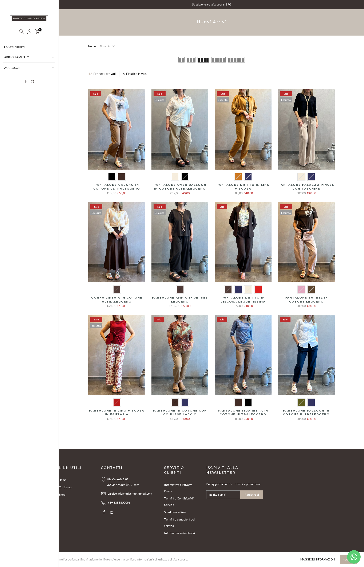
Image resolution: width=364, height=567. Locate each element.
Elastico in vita (136, 74)
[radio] (112, 177)
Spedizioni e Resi (175, 512)
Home (92, 46)
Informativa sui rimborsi (179, 533)
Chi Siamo (65, 487)
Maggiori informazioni (318, 559)
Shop (62, 494)
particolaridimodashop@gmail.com (130, 493)
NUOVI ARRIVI (14, 46)
